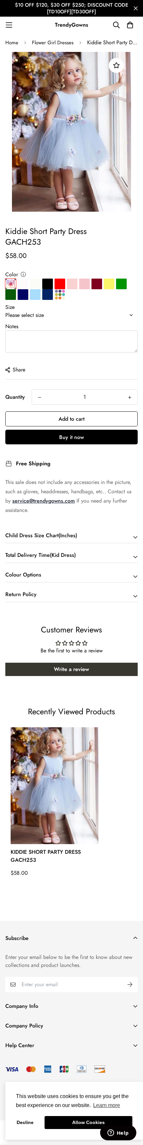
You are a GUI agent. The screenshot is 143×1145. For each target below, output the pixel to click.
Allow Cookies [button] (88, 1122)
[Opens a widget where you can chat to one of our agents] (118, 1133)
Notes (11, 326)
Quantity (15, 397)
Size (10, 307)
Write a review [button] (71, 669)
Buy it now (71, 437)
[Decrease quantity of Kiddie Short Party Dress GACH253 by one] (39, 397)
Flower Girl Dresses (52, 42)
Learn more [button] (106, 1105)
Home (11, 42)
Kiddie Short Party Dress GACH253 (46, 856)
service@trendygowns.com (43, 501)
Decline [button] (25, 1122)
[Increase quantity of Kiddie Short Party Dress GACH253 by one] (129, 397)
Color (11, 274)
